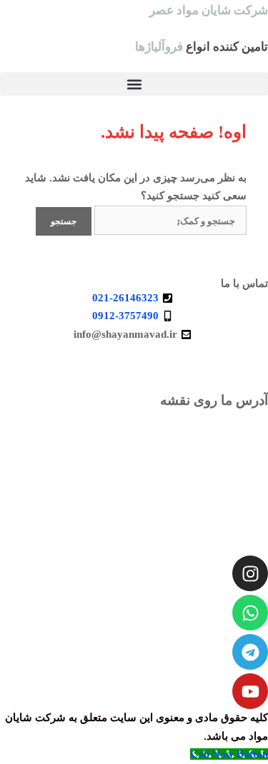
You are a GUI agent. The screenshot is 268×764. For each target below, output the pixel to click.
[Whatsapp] (250, 612)
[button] (134, 84)
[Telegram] (250, 652)
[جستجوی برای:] (169, 220)
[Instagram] (250, 573)
